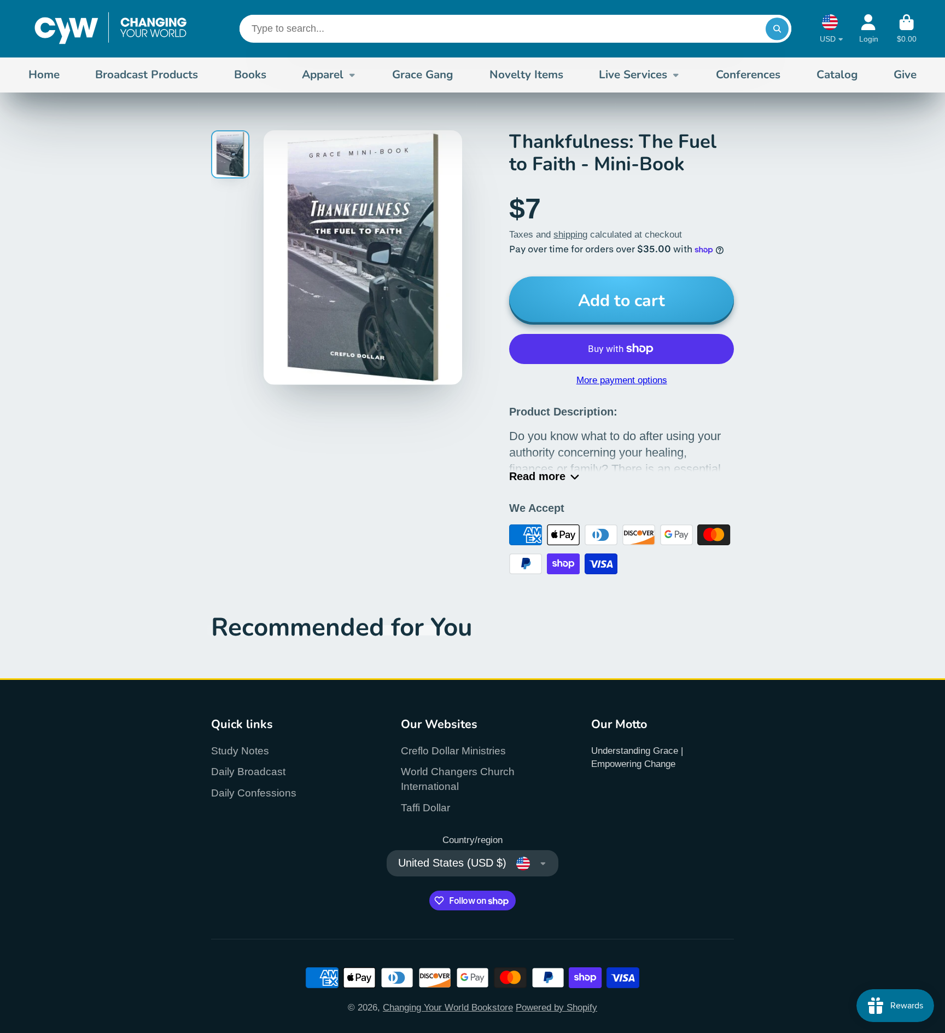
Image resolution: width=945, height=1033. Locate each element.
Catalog (837, 74)
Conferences (748, 74)
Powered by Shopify (556, 1007)
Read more (537, 476)
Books (250, 74)
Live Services (633, 74)
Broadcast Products (146, 74)
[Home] (110, 28)
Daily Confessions (253, 793)
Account (868, 29)
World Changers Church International (458, 779)
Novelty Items (526, 74)
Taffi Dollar (425, 807)
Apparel (322, 74)
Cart (907, 29)
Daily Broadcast (248, 771)
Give (905, 74)
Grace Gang (422, 74)
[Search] (777, 29)
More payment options (621, 379)
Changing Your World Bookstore (448, 1007)
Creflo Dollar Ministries (453, 751)
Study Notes (240, 751)
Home (44, 74)
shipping (570, 234)
